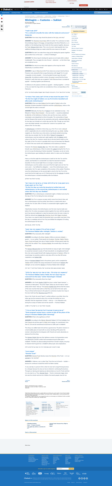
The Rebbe (77, 458)
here (68, 394)
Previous (27, 26)
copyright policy (43, 397)
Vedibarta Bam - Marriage (46, 408)
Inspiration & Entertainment (41, 12)
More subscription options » (77, 95)
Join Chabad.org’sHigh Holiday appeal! (51, 1)
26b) (38, 257)
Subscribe (55, 460)
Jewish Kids (84, 473)
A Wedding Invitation (32, 423)
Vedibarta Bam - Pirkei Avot (47, 407)
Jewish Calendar (56, 458)
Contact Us (85, 482)
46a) (41, 147)
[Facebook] (79, 478)
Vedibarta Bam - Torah (46, 404)
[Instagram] (87, 478)
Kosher (66, 460)
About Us (73, 482)
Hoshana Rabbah (35, 260)
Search (54, 461)
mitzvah (61, 173)
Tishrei (52, 135)
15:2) (35, 47)
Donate (102, 9)
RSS (54, 463)
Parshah (66, 461)
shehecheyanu (30, 129)
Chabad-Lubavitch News (79, 460)
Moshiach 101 (44, 460)
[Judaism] (7, 9)
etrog (53, 322)
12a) (36, 337)
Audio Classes (52, 473)
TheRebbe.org (44, 464)
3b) (36, 249)
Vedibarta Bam (39, 16)
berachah (59, 135)
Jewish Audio (67, 463)
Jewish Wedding (68, 458)
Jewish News (44, 459)
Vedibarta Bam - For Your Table (47, 410)
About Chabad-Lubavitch (79, 457)
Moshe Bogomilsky (30, 22)
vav (29, 298)
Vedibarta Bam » (29, 403)
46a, (41, 215)
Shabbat (66, 459)
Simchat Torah (44, 373)
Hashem (63, 263)
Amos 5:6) (28, 77)
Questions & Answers (30, 16)
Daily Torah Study (56, 459)
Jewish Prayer (67, 462)
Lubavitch (34, 482)
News (59, 473)
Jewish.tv (40, 473)
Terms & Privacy (79, 482)
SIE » (60, 403)
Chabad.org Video (45, 457)
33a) (29, 35)
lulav (42, 43)
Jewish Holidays (68, 457)
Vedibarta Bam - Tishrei (63, 16)
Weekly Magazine (31, 461)
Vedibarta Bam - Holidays (50, 16)
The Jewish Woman (45, 458)
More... (43, 411)
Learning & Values (16, 12)
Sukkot (48, 111)
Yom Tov (67, 119)
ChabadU (46, 473)
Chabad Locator (77, 461)
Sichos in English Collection (34, 23)
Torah (58, 73)
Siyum (50, 426)
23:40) (43, 282)
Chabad (30, 482)
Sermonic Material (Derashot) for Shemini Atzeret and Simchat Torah (40, 17)
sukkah (55, 149)
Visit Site (57, 408)
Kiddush (61, 137)
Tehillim (42, 265)
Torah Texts (72, 473)
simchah (27, 358)
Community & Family (27, 12)
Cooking (65, 473)
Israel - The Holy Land (45, 463)
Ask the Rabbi (85, 9)
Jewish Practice (5, 12)
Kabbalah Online (45, 462)
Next (66, 26)
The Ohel (76, 459)
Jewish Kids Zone (45, 461)
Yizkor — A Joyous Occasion (33, 425)
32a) (52, 287)
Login (75, 9)
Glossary (54, 462)
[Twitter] (82, 478)
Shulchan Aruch (43, 293)
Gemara (30, 249)
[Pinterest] (84, 478)
